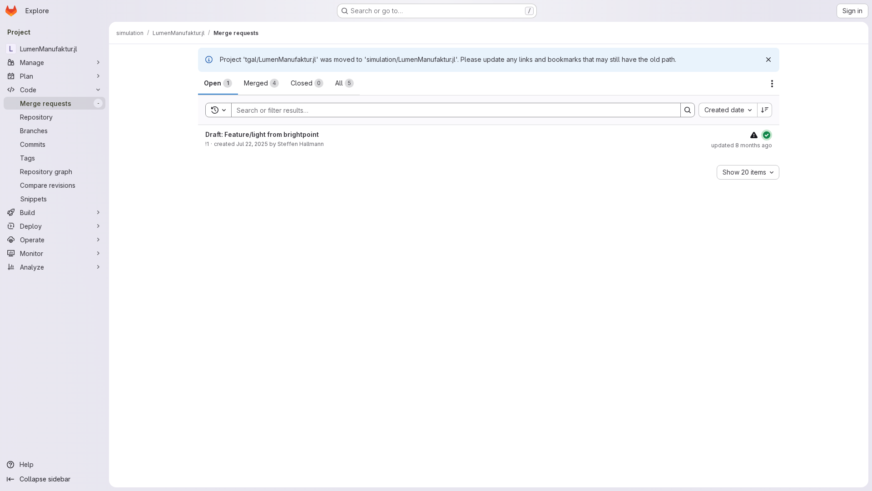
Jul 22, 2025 (252, 143)
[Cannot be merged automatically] (754, 135)
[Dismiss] (768, 59)
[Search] (687, 110)
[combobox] (728, 110)
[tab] (218, 83)
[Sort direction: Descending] (765, 110)
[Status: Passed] (766, 135)
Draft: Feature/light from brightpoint (262, 134)
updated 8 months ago (741, 145)
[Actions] (772, 83)
